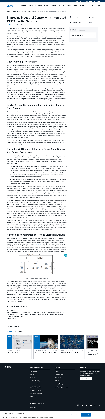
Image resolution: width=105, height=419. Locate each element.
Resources (58, 378)
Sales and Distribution (36, 390)
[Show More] (12, 318)
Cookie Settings (75, 414)
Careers (32, 374)
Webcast (20, 331)
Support (57, 371)
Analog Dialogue (59, 384)
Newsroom (33, 378)
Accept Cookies (86, 414)
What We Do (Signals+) (36, 381)
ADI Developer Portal (61, 387)
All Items (9, 331)
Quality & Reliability (35, 387)
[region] (52, 415)
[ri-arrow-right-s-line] (100, 347)
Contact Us (33, 396)
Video (15, 331)
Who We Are (33, 371)
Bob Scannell (13, 25)
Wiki (56, 381)
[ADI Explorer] (92, 5)
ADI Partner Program (36, 393)
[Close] (102, 415)
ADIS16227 (38, 244)
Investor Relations (35, 384)
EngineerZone (59, 374)
